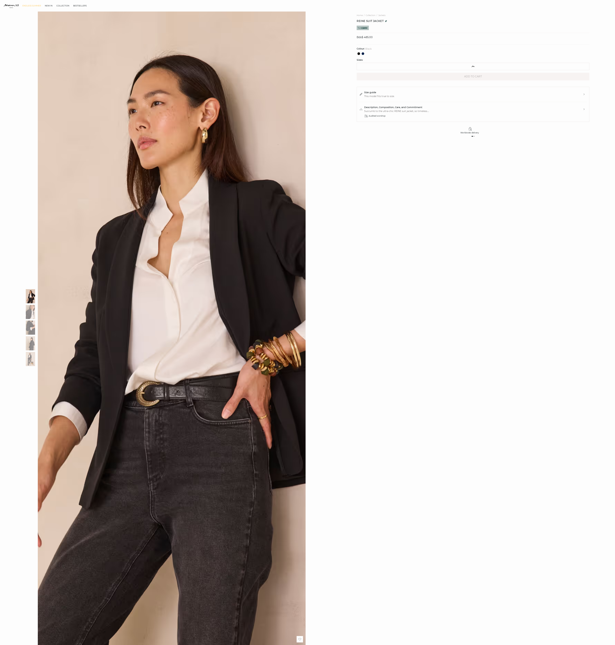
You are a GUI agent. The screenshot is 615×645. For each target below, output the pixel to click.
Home (360, 15)
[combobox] (473, 66)
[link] (31, 6)
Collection (370, 15)
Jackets (381, 15)
